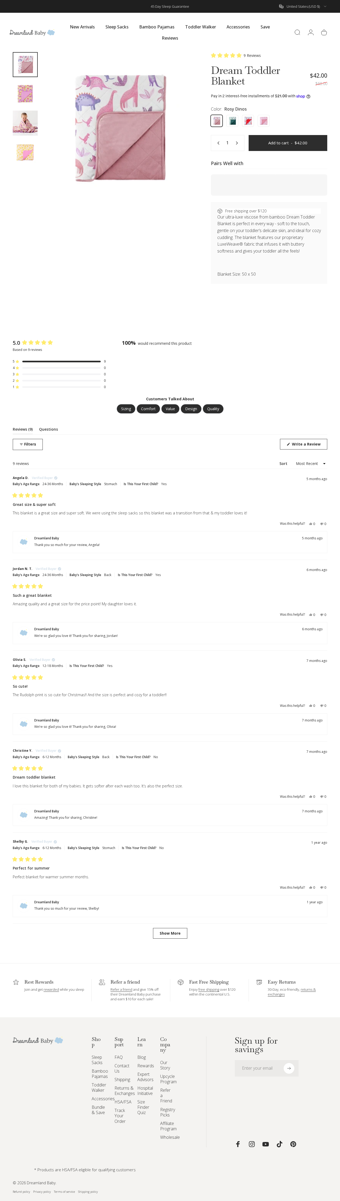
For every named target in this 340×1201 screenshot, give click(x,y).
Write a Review (309, 445)
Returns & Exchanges (124, 1090)
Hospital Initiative (145, 1090)
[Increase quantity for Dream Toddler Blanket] (238, 143)
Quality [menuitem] (213, 408)
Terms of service (64, 1192)
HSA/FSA (122, 1102)
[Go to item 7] (25, 152)
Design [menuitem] (191, 408)
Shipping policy (88, 1192)
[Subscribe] (289, 1068)
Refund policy (21, 1192)
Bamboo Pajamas (100, 1073)
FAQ (118, 1057)
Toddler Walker (99, 1087)
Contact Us (121, 1068)
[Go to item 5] (25, 93)
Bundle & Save (98, 1110)
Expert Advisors (145, 1077)
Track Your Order (120, 1116)
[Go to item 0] (25, 64)
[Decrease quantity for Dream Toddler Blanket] (217, 143)
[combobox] (303, 6)
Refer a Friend (166, 1095)
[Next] (180, 137)
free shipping (208, 989)
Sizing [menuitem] (126, 408)
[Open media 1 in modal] (118, 128)
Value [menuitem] (170, 408)
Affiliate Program (168, 1126)
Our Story (165, 1065)
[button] (236, 55)
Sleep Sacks (97, 1060)
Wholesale (170, 1137)
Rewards (145, 1065)
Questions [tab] (48, 430)
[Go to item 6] (25, 123)
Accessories (103, 1098)
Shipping (122, 1079)
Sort (283, 463)
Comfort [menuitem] (148, 408)
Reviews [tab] (23, 430)
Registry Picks (167, 1112)
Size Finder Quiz (143, 1107)
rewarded (51, 989)
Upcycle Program (168, 1079)
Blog (141, 1057)
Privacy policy (42, 1192)
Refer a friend (121, 989)
